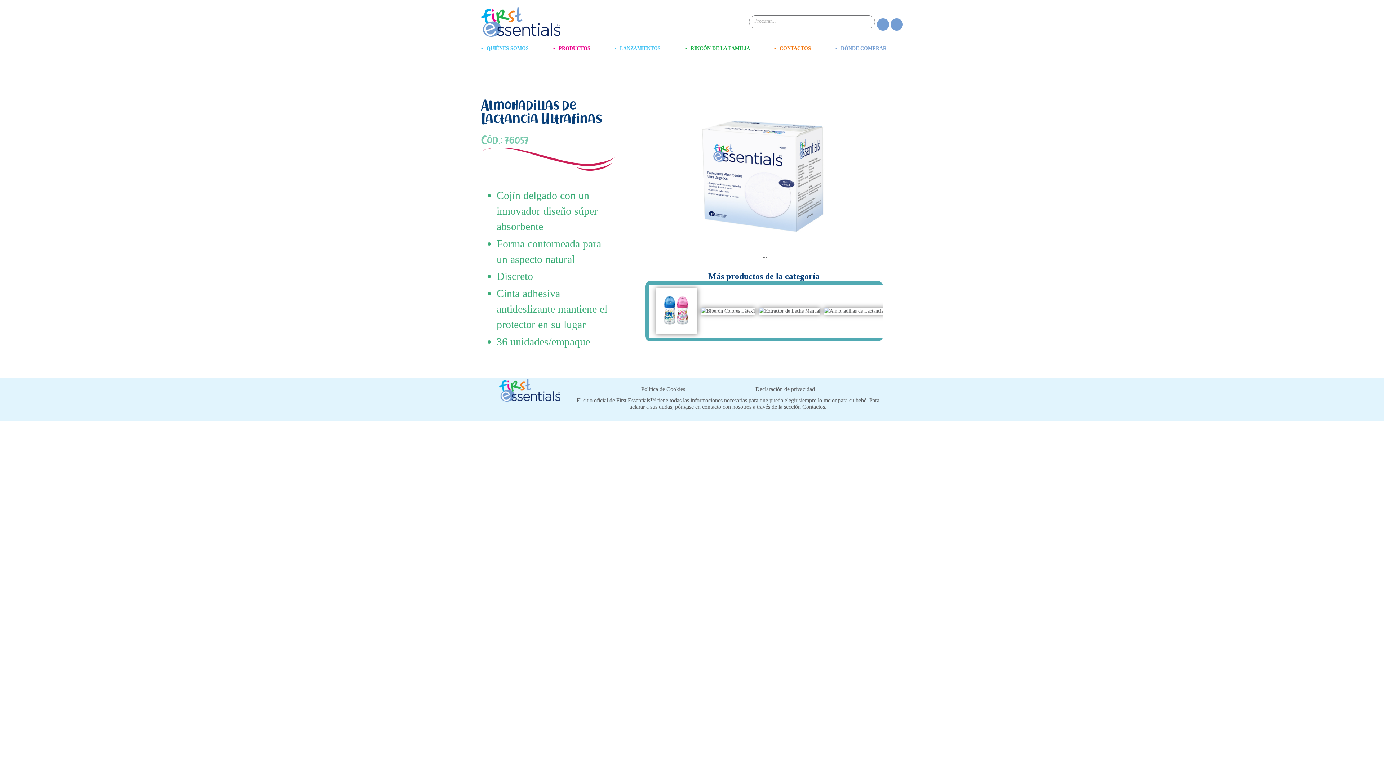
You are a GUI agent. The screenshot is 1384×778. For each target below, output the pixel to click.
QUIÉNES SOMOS (505, 48)
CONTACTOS (792, 48)
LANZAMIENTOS (638, 48)
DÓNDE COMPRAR (861, 48)
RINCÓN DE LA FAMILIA (717, 48)
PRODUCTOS (571, 48)
